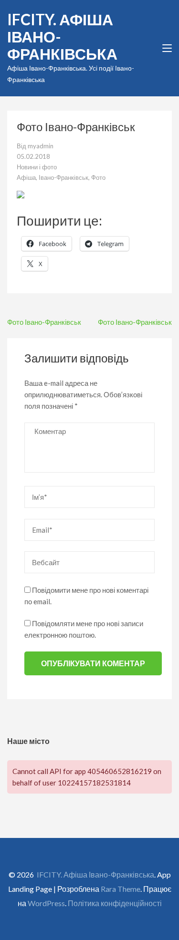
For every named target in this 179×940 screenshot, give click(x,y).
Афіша (26, 177)
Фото (98, 177)
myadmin (40, 146)
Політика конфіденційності (115, 903)
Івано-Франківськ (63, 177)
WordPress (46, 903)
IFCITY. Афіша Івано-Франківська (95, 874)
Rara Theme (120, 888)
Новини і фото (37, 167)
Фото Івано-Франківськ (44, 322)
